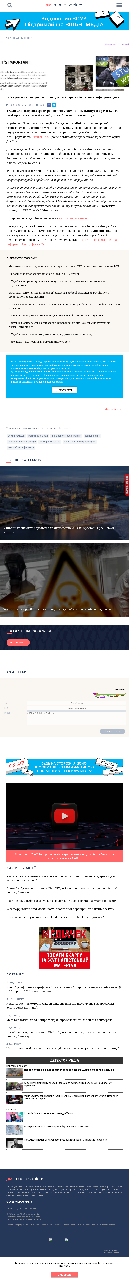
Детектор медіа (64, 1060)
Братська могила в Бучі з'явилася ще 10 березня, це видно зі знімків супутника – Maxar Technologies (60, 325)
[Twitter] (54, 105)
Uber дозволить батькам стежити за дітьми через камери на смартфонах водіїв (63, 901)
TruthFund (40, 137)
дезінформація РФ (50, 441)
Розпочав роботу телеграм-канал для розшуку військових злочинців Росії (56, 315)
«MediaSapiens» (114, 409)
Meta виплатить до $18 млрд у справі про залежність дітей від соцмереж (59, 1020)
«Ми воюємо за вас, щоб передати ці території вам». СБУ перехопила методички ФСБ (64, 266)
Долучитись (64, 390)
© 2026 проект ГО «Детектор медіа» (23, 1214)
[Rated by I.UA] (56, 1240)
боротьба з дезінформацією (79, 441)
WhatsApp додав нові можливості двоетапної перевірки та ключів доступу (60, 909)
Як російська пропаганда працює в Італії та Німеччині (44, 274)
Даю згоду (65, 1274)
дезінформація (16, 435)
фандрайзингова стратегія (66, 435)
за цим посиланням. (73, 218)
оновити (120, 689)
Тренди (15, 38)
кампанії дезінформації (21, 447)
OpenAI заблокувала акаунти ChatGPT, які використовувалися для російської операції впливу (61, 890)
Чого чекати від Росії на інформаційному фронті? (40, 341)
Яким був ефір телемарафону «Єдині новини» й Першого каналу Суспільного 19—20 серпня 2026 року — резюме (63, 989)
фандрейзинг (92, 435)
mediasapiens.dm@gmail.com (26, 1217)
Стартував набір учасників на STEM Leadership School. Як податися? (55, 917)
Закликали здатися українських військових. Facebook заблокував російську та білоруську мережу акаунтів (59, 294)
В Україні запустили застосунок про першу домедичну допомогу (51, 334)
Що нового (27, 38)
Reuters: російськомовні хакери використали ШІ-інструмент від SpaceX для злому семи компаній (61, 878)
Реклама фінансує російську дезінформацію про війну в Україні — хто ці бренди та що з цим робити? (64, 306)
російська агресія (38, 435)
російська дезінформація (22, 441)
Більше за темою (23, 460)
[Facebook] (49, 105)
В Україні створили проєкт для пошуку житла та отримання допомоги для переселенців (57, 283)
